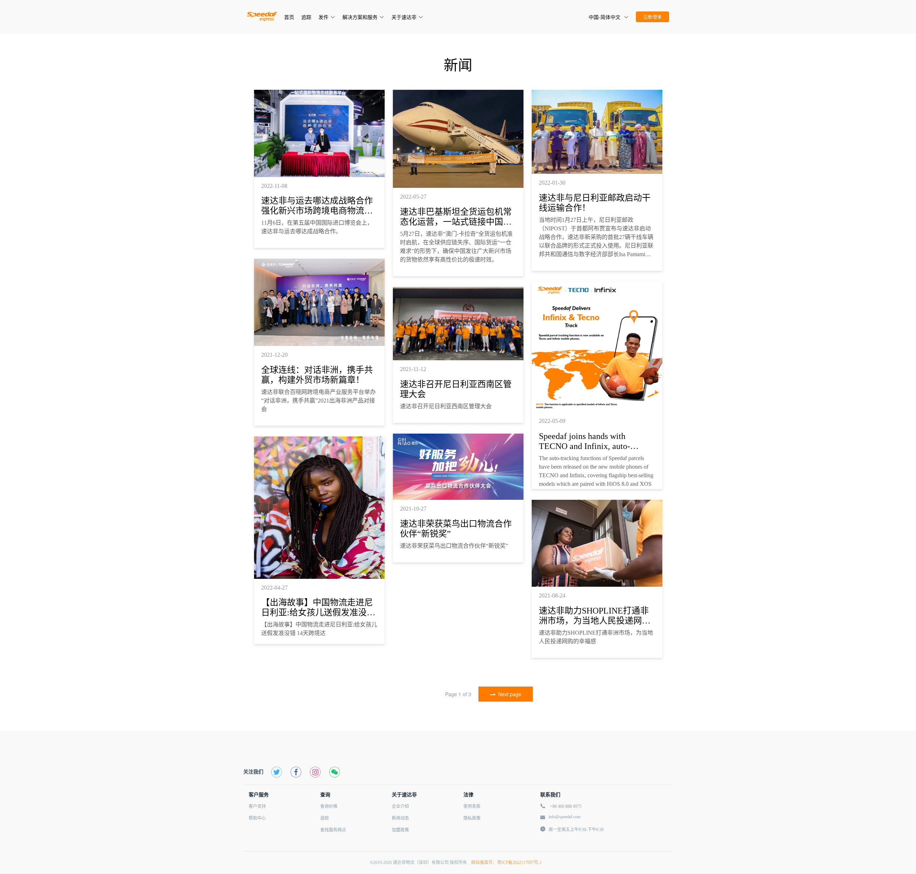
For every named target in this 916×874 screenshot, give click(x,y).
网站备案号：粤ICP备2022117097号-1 (505, 862)
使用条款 (472, 806)
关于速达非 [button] (403, 16)
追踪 (324, 818)
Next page (509, 694)
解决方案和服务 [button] (359, 16)
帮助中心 (257, 818)
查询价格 (328, 806)
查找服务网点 (333, 830)
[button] (609, 16)
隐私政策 (472, 818)
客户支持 (257, 806)
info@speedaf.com (564, 816)
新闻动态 (400, 818)
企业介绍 (400, 806)
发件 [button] (323, 16)
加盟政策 (400, 830)
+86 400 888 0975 (565, 806)
